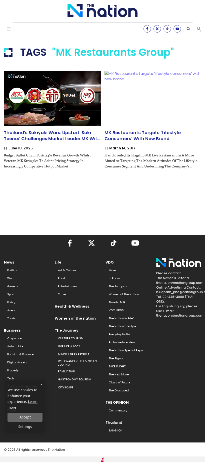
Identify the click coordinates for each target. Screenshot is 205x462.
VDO (110, 262)
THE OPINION (117, 402)
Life (58, 262)
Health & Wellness (72, 306)
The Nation (56, 449)
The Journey (66, 330)
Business (12, 330)
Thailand (114, 422)
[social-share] (147, 29)
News (9, 262)
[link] (52, 124)
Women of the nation (75, 318)
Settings (25, 426)
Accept (25, 417)
